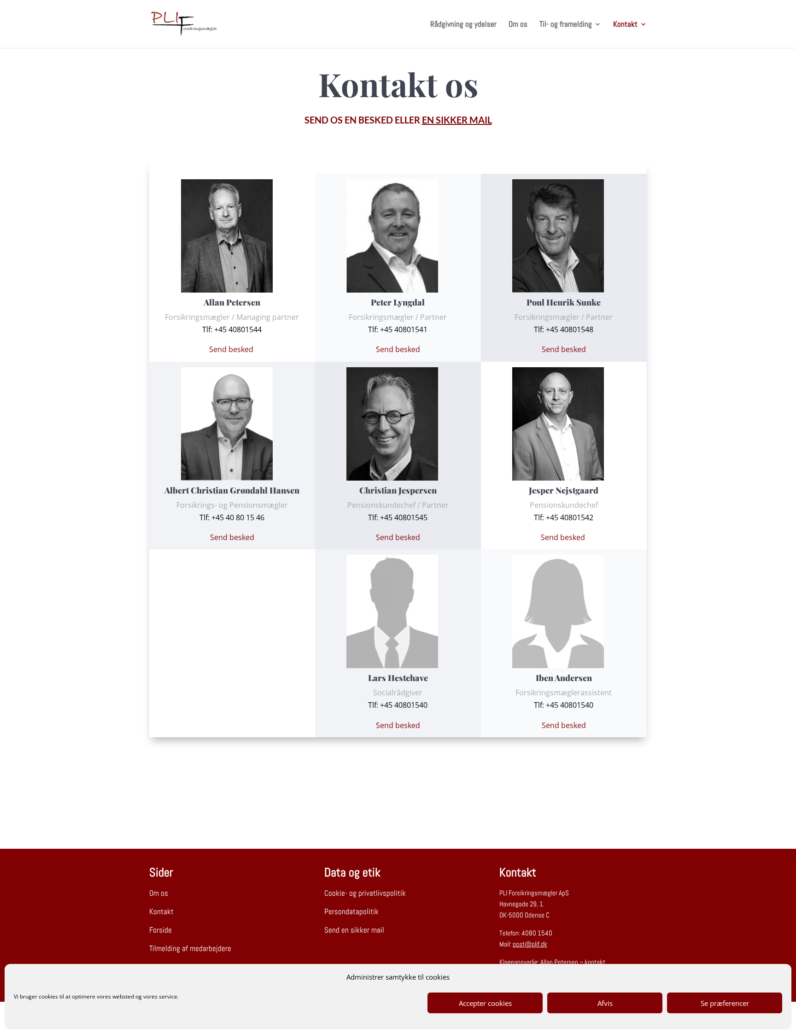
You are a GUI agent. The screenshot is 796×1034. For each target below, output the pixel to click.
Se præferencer (725, 1003)
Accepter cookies (485, 1003)
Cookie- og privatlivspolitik (365, 893)
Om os (518, 25)
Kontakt (625, 25)
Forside (160, 930)
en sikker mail (457, 119)
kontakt (595, 962)
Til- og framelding (565, 25)
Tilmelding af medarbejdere (190, 948)
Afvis (605, 1003)
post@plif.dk (530, 944)
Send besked (232, 349)
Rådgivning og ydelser (463, 25)
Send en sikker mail (354, 930)
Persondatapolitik (351, 911)
